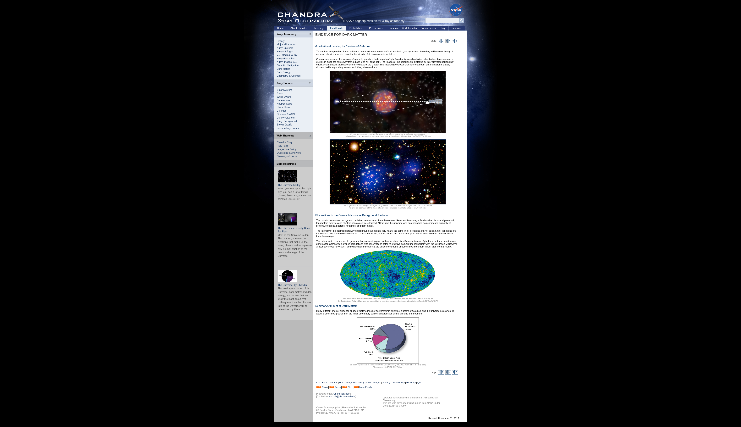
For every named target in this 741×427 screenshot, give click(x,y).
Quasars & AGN (286, 114)
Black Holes (283, 107)
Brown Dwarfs (284, 124)
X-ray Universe (285, 48)
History (281, 41)
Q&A (419, 382)
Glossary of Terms (287, 156)
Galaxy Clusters (286, 117)
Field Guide (336, 28)
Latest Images (373, 382)
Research (457, 28)
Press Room (376, 28)
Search (334, 382)
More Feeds (365, 387)
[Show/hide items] (310, 34)
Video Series (428, 28)
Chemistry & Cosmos (289, 75)
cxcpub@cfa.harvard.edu (342, 396)
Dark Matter (283, 68)
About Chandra (298, 28)
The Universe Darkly (289, 185)
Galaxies (282, 110)
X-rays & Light (285, 51)
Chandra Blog (284, 142)
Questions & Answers (289, 152)
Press (338, 387)
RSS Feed (282, 145)
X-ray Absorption (286, 58)
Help (341, 382)
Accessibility (398, 382)
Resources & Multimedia (403, 28)
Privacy (386, 382)
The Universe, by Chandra (292, 285)
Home (280, 28)
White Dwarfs (284, 96)
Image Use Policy (287, 149)
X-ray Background (287, 121)
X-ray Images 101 (287, 61)
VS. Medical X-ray (287, 54)
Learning (318, 28)
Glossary (411, 382)
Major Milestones (286, 44)
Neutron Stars (284, 103)
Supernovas (283, 100)
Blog (442, 28)
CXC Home (322, 382)
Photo (324, 387)
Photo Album (356, 28)
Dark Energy (284, 72)
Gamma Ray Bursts (288, 128)
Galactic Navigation (288, 65)
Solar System (284, 89)
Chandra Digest (341, 393)
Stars (280, 93)
